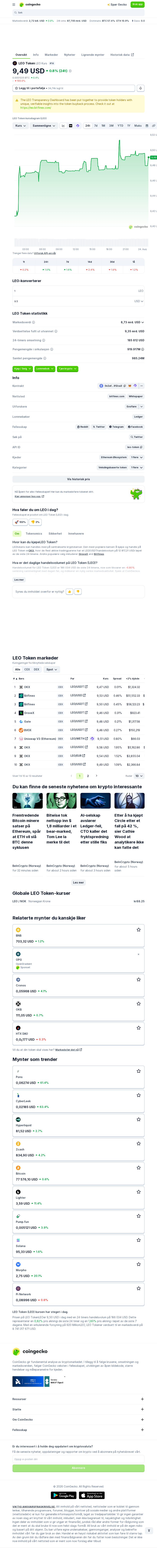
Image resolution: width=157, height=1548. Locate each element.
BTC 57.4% (108, 20)
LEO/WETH (77, 738)
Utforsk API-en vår (45, 253)
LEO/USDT (77, 686)
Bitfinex (99, 553)
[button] (116, 396)
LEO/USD (76, 695)
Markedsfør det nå (67, 1049)
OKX (31, 550)
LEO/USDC (77, 747)
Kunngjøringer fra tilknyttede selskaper (33, 662)
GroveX (83, 553)
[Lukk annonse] (138, 954)
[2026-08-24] (147, 125)
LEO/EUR (76, 755)
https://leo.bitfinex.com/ (35, 107)
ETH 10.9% (122, 20)
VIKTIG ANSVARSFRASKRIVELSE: (33, 1506)
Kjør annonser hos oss (28, 496)
